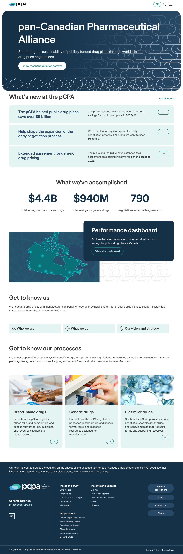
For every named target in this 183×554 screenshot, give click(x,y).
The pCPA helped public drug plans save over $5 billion (48, 114)
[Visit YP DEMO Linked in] (12, 516)
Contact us (160, 505)
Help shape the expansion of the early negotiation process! (45, 133)
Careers (161, 497)
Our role (94, 490)
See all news (166, 98)
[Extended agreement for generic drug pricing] (163, 153)
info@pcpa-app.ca (20, 504)
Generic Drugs (66, 537)
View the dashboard (107, 251)
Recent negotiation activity (72, 517)
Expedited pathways (69, 525)
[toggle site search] (164, 4)
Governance (65, 501)
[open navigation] (171, 4)
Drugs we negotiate (100, 493)
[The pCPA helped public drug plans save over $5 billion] (163, 112)
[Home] (17, 4)
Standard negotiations (70, 521)
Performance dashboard (102, 497)
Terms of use (168, 550)
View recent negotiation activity (42, 65)
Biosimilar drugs (67, 529)
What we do (79, 328)
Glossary (95, 505)
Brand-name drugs (68, 533)
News (93, 501)
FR (157, 4)
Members (64, 505)
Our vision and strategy (142, 328)
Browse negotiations (161, 488)
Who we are (25, 328)
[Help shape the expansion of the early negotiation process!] (163, 131)
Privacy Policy (152, 550)
